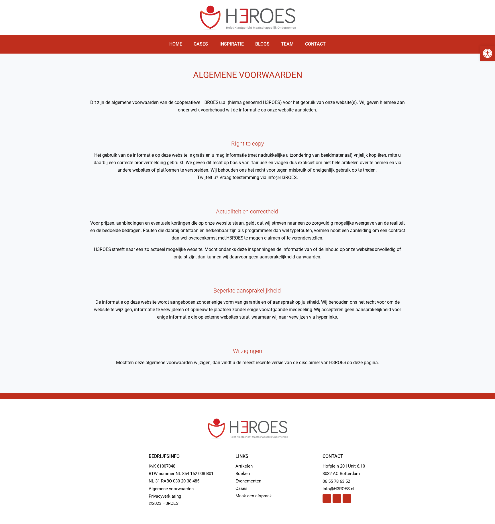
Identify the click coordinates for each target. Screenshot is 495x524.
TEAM (287, 44)
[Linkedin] (337, 498)
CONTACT (315, 44)
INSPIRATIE (231, 44)
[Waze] (347, 498)
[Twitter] (327, 498)
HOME (175, 44)
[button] (487, 53)
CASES (201, 44)
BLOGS (262, 44)
